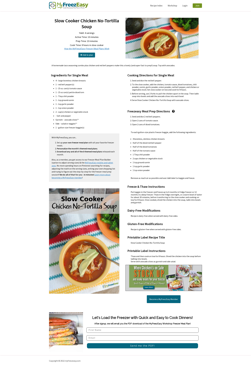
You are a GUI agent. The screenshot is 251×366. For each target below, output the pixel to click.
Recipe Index (156, 5)
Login (184, 5)
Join (197, 5)
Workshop (172, 5)
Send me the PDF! (142, 345)
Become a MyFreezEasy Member (163, 299)
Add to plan (87, 55)
